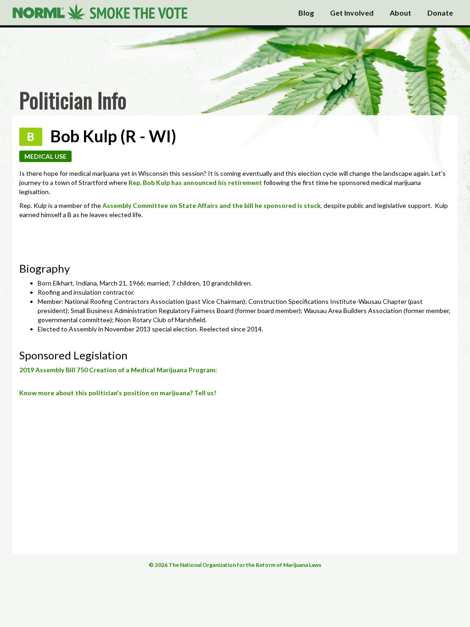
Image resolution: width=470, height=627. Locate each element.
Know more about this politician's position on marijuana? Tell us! (117, 393)
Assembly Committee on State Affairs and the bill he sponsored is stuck (211, 205)
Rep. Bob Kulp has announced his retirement (195, 182)
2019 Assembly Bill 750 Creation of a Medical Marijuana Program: (118, 370)
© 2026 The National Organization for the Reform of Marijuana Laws (235, 564)
